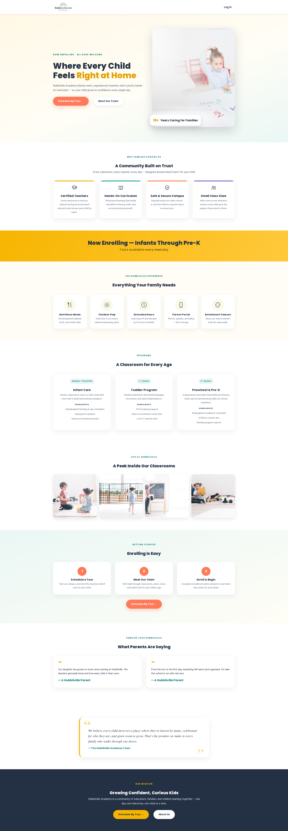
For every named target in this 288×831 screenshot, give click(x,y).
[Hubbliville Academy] (63, 11)
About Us (164, 814)
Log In (228, 7)
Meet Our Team (108, 101)
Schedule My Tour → (71, 101)
